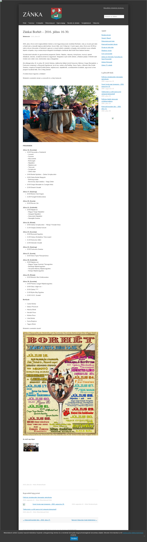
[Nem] (144, 536)
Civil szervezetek (106, 54)
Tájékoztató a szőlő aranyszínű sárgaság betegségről (39, 509)
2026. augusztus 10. (78, 504)
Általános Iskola (106, 50)
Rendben (74, 538)
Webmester (26, 36)
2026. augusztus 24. (29, 500)
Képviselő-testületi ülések (109, 44)
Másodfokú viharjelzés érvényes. (114, 8)
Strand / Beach (106, 38)
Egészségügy (61, 23)
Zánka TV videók (106, 65)
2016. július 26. (35, 36)
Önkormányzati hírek (46, 500)
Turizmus (31, 23)
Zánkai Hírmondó (106, 62)
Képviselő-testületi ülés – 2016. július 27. (36, 520)
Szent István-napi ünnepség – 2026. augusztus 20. (48, 504)
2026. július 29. (27, 512)
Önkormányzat (50, 23)
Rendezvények (41, 484)
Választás (96, 23)
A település (39, 23)
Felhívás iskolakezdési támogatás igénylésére (37, 497)
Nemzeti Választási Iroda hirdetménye (84, 520)
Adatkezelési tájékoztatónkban (133, 533)
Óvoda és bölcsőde (107, 47)
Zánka (32, 14)
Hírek (24, 23)
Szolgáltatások (86, 23)
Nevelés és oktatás (73, 23)
